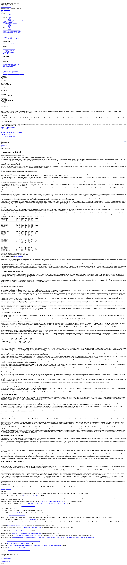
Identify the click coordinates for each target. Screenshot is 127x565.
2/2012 (9, 25)
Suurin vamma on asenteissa (9, 52)
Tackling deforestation (7, 53)
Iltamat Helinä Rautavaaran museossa (11, 64)
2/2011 (9, 27)
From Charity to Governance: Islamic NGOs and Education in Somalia (26, 533)
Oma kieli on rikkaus (7, 51)
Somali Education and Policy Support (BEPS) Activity (51, 501)
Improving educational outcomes (10, 72)
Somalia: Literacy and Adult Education (20, 530)
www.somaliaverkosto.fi (6, 7)
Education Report (32, 519)
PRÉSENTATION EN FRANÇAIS (8, 136)
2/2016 (9, 14)
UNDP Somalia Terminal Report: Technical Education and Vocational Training (23, 541)
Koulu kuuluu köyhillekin (8, 50)
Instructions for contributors (6, 129)
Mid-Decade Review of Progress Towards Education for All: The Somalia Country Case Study (46, 503)
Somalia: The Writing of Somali (30, 495)
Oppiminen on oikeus (7, 59)
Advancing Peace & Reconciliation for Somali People (19, 550)
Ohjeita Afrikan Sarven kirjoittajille (8, 127)
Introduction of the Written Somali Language (31, 527)
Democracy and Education (15, 512)
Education (14, 508)
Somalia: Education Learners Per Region (15, 525)
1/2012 (9, 26)
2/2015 (9, 18)
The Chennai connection (8, 66)
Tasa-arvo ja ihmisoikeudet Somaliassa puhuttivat (13, 74)
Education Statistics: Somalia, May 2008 (16, 547)
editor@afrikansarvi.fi (5, 10)
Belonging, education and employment (11, 71)
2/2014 (9, 20)
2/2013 (9, 23)
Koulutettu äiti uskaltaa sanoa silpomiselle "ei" (12, 38)
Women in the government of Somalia (11, 24)
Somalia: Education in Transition (28, 506)
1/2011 (9, 29)
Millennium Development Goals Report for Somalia (18, 543)
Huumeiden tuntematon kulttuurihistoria (11, 30)
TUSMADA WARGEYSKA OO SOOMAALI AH (11, 132)
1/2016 (9, 17)
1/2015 (9, 19)
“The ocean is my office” (8, 43)
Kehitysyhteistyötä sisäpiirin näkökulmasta (12, 31)
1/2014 (9, 21)
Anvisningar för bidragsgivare (7, 128)
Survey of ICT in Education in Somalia (17, 515)
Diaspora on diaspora (7, 37)
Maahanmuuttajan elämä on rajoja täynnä (11, 32)
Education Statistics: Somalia (18, 256)
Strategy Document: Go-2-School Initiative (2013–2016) (26, 535)
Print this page (3, 145)
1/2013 (9, 24)
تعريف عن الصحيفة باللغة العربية (8, 134)
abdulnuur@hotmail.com (6, 489)
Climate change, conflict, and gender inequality (13, 20)
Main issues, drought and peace (9, 65)
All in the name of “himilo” (9, 49)
